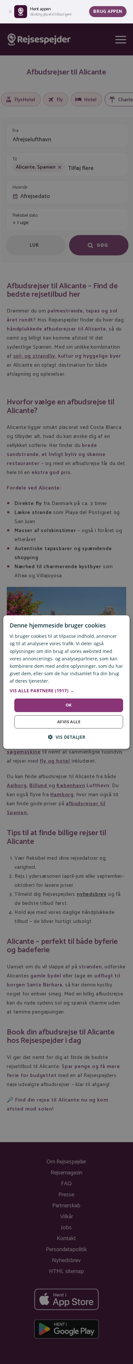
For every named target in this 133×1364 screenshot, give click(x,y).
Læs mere (61, 681)
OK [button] (69, 705)
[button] (66, 691)
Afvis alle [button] (68, 722)
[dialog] (66, 682)
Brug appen (107, 11)
